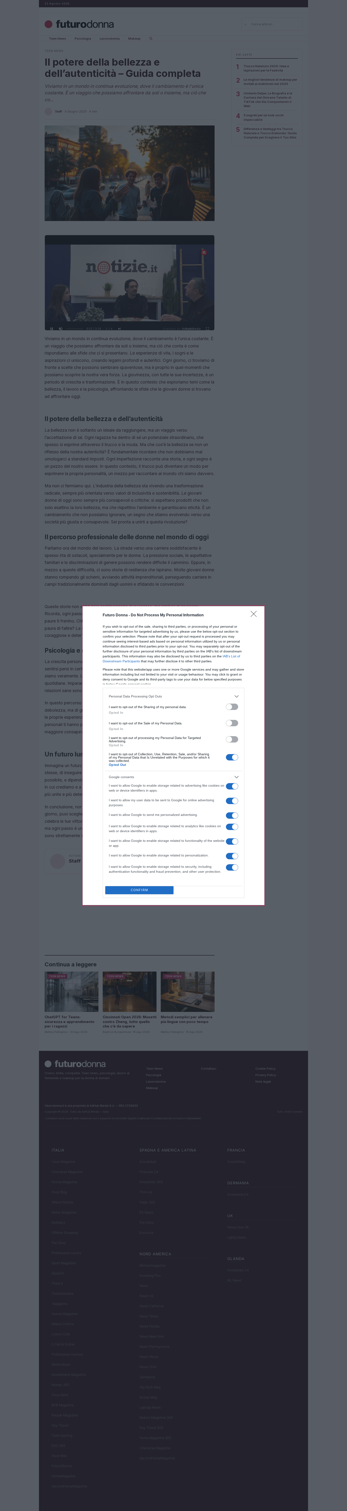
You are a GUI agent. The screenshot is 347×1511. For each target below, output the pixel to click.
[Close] (255, 615)
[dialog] (173, 755)
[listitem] (173, 696)
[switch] (232, 707)
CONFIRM (139, 890)
